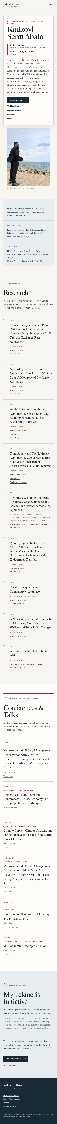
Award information (17, 668)
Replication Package (18, 482)
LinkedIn (11, 114)
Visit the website (16, 1059)
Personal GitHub (14, 110)
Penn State (29, 251)
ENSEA (28, 74)
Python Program (16, 438)
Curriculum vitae (18, 100)
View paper (15, 354)
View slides (8, 776)
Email (9, 119)
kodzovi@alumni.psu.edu (11, 1099)
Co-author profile (17, 604)
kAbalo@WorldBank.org (11, 1095)
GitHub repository (10, 1065)
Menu (51, 5)
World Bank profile (15, 106)
